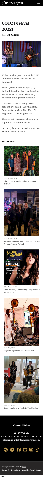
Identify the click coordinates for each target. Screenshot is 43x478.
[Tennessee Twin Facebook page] (19, 450)
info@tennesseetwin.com (27, 440)
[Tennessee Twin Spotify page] (6, 450)
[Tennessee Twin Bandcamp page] (12, 450)
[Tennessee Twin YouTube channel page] (25, 450)
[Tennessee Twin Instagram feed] (31, 450)
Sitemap (38, 470)
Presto (24, 467)
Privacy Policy (15, 470)
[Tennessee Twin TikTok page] (37, 450)
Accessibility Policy (28, 470)
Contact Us (5, 470)
